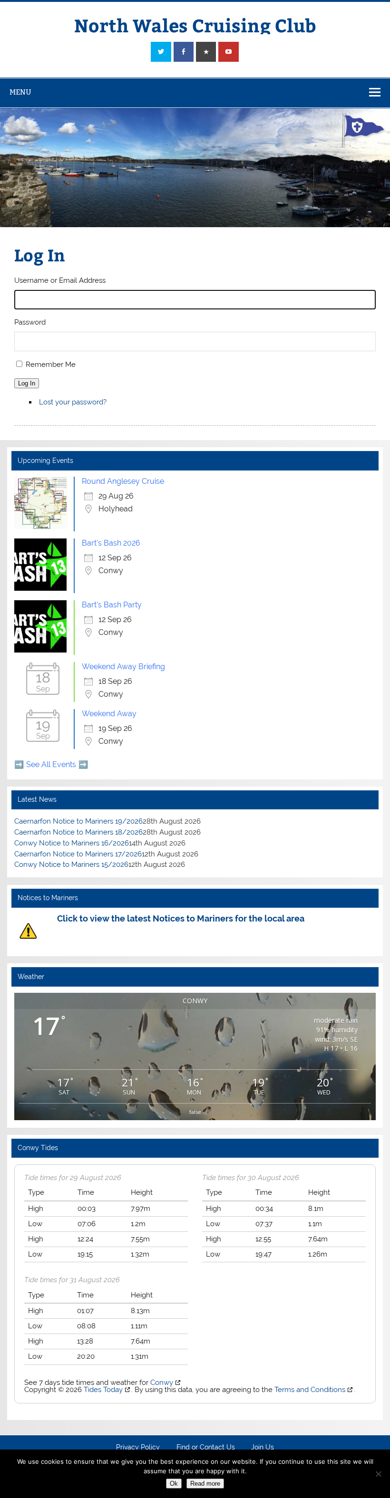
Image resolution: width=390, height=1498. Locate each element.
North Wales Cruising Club (195, 25)
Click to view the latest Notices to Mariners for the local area (180, 918)
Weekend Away (109, 713)
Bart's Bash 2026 (111, 542)
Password (30, 322)
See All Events (51, 764)
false (195, 1111)
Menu (20, 91)
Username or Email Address (60, 280)
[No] (378, 1474)
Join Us (262, 1447)
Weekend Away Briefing (123, 666)
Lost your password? (73, 402)
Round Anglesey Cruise (123, 481)
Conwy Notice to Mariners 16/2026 (71, 843)
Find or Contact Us (205, 1447)
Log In (26, 383)
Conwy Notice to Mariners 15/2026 (71, 864)
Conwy (161, 1382)
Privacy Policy (138, 1447)
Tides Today (103, 1389)
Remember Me (51, 364)
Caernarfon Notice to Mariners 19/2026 (78, 821)
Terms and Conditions (309, 1389)
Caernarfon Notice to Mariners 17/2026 (78, 854)
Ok (174, 1483)
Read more (205, 1483)
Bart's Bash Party (112, 604)
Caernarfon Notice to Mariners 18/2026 (78, 832)
